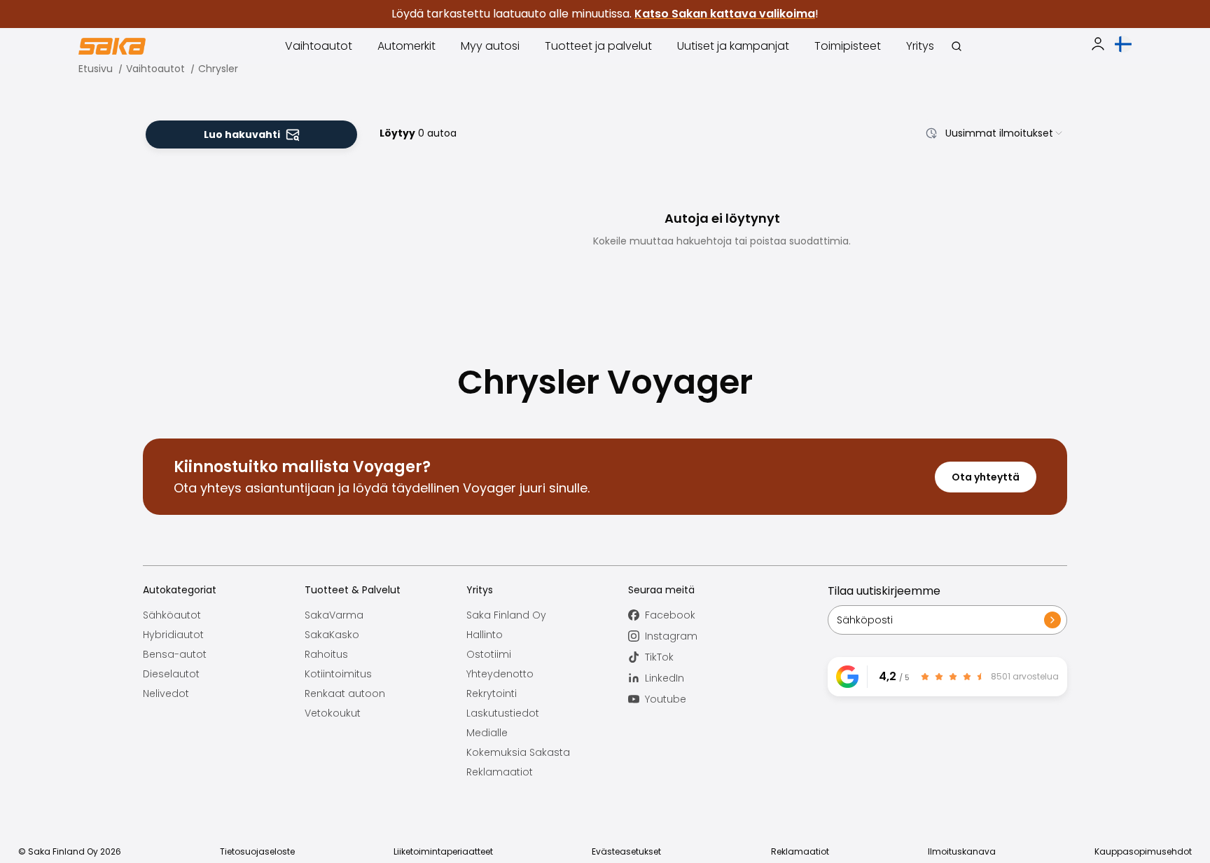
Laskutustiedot (502, 713)
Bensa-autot (175, 654)
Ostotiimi (488, 654)
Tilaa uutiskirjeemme (884, 591)
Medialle (487, 733)
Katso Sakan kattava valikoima (724, 14)
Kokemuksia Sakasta (518, 752)
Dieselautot (171, 674)
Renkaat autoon (345, 693)
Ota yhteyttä (986, 477)
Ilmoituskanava (962, 851)
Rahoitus (326, 654)
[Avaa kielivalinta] (1123, 44)
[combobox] (990, 133)
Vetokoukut (333, 713)
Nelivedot (166, 693)
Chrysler (218, 69)
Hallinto (484, 635)
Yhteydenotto (500, 674)
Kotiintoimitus (338, 674)
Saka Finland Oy (506, 615)
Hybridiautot (173, 635)
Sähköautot (172, 615)
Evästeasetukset (626, 851)
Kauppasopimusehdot (1143, 851)
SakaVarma (334, 615)
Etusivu (95, 69)
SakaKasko (332, 635)
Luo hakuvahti (242, 134)
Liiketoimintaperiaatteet (443, 851)
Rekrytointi (491, 693)
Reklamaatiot (499, 772)
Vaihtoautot (155, 69)
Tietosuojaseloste (257, 851)
